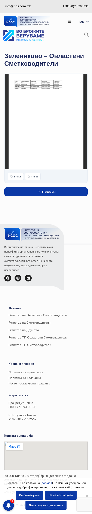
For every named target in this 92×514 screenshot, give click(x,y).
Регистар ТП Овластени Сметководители (38, 337)
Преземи (49, 192)
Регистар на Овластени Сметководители (38, 315)
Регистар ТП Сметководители (30, 345)
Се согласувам (29, 495)
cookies (47, 483)
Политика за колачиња (25, 378)
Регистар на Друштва (24, 330)
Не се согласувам (61, 495)
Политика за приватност (26, 372)
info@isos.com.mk (18, 6)
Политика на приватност (46, 505)
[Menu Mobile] (69, 21)
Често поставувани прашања (29, 383)
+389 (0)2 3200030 (75, 6)
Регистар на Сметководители (29, 322)
